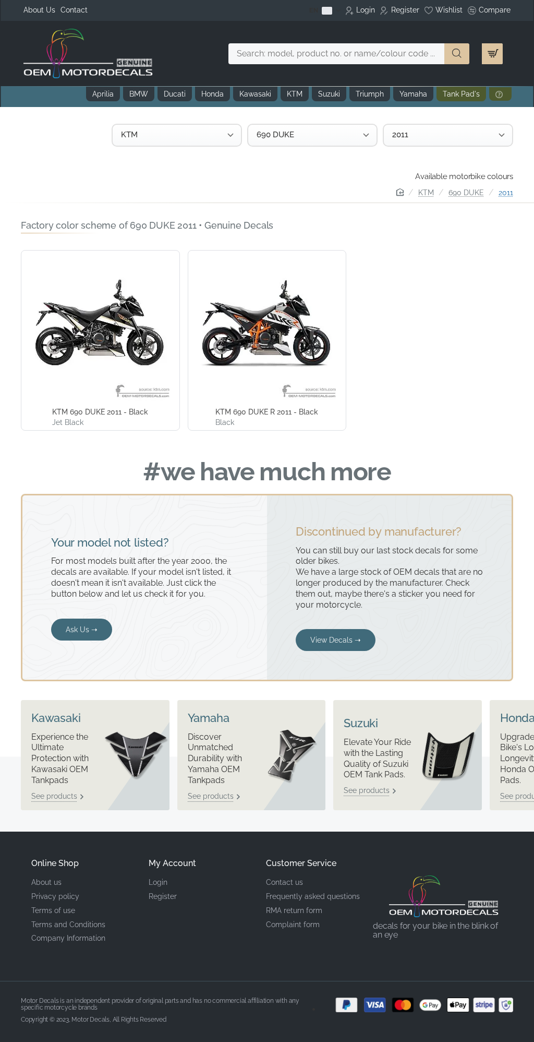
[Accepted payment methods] (417, 1005)
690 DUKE (466, 192)
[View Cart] (492, 53)
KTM (426, 192)
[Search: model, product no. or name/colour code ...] (456, 53)
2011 (506, 192)
